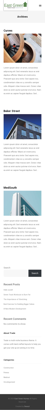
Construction (9, 368)
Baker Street (12, 111)
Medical (7, 377)
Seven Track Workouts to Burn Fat (17, 295)
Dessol (27, 406)
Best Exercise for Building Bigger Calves (19, 304)
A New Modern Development (15, 309)
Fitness (6, 373)
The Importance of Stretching (15, 299)
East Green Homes (22, 399)
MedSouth (10, 187)
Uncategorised (9, 382)
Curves (8, 30)
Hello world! (8, 290)
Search (7, 267)
